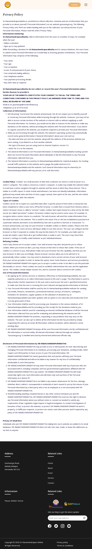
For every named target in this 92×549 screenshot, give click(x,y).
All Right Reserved (12, 545)
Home (50, 463)
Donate (75, 4)
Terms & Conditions (65, 545)
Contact (51, 483)
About (50, 468)
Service (51, 478)
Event (50, 473)
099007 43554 (17, 501)
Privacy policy (64, 542)
